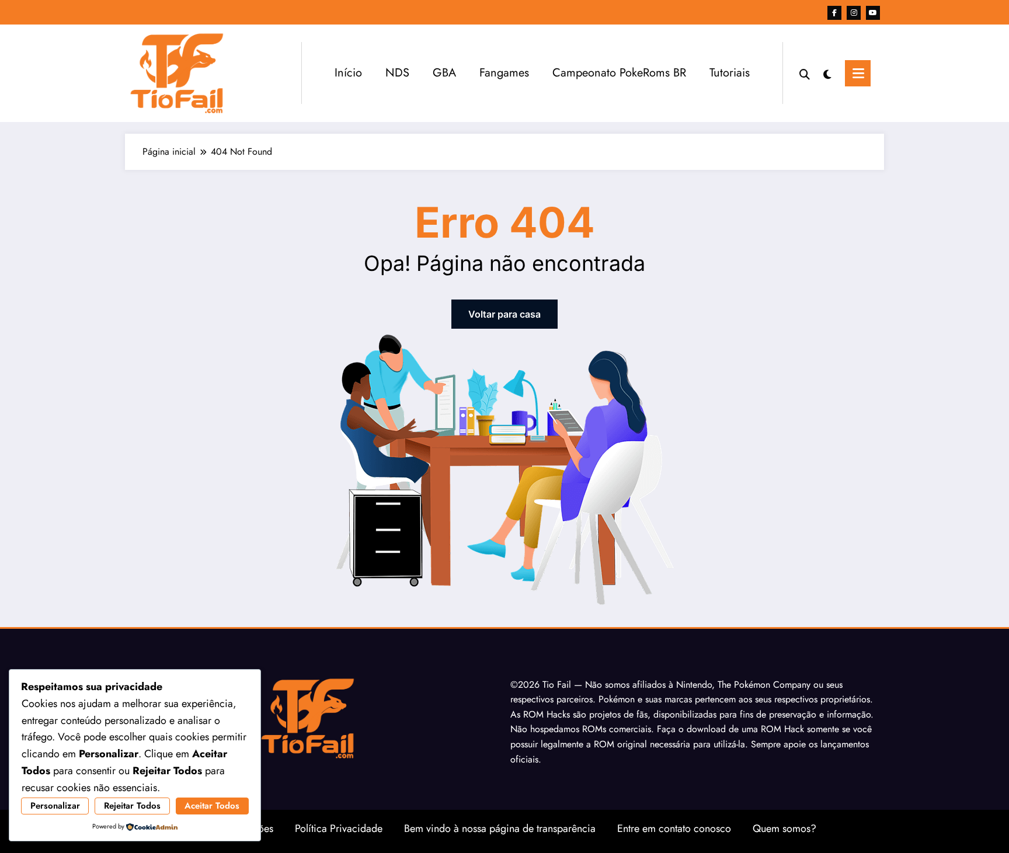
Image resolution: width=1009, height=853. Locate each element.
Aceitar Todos (212, 805)
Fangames (504, 72)
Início (348, 72)
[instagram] (854, 13)
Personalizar (55, 805)
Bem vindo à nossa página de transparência (500, 828)
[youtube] (873, 13)
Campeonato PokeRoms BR (619, 72)
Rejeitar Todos (132, 805)
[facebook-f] (834, 13)
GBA (444, 72)
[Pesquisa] (805, 73)
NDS (397, 72)
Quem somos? (784, 828)
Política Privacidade (338, 828)
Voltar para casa (504, 314)
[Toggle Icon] (858, 73)
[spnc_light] (827, 73)
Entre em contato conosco (674, 828)
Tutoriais (729, 72)
